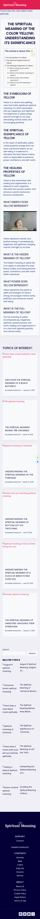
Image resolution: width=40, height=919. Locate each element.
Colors (20, 865)
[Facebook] (20, 914)
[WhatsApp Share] (37, 457)
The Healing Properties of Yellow (19, 66)
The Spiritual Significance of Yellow (18, 61)
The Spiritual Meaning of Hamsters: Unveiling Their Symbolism (19, 623)
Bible (20, 861)
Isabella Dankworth (14, 390)
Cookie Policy (20, 893)
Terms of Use (20, 901)
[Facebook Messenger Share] (37, 462)
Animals (20, 857)
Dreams (20, 872)
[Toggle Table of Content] (32, 54)
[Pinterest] (25, 914)
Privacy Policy (20, 890)
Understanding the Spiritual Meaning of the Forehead (19, 474)
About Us (20, 886)
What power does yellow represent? (19, 79)
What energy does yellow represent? (19, 69)
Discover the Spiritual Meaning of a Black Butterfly (18, 383)
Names (20, 875)
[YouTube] (29, 914)
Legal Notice (20, 897)
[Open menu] (35, 5)
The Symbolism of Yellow (16, 58)
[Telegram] (33, 914)
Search (6, 649)
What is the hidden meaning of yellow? (22, 74)
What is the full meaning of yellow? (20, 84)
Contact (20, 841)
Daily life (20, 868)
